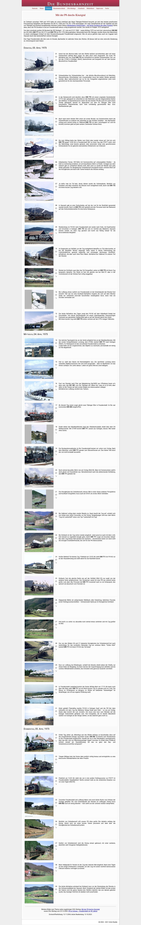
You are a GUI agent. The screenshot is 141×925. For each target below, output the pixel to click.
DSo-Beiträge (71, 8)
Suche (107, 8)
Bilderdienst (90, 8)
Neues (42, 8)
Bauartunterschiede (59, 8)
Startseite (35, 8)
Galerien (48, 8)
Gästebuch (81, 8)
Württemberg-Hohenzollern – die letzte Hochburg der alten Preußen (90, 25)
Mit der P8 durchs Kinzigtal (90, 909)
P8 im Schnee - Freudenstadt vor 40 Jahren (82, 911)
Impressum (99, 8)
